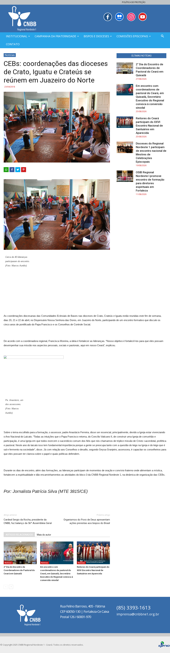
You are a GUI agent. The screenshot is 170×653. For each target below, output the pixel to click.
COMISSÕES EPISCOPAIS (132, 36)
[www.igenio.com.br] (164, 646)
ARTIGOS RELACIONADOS (19, 534)
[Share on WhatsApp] (6, 169)
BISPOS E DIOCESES (96, 36)
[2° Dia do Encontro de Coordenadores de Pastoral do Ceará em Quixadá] (20, 553)
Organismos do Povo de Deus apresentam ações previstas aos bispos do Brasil (87, 521)
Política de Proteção (133, 2)
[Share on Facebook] (11, 169)
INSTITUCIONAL (16, 36)
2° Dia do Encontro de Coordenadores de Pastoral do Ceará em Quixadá (19, 570)
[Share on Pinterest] (23, 169)
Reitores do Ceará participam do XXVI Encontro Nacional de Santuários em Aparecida (93, 570)
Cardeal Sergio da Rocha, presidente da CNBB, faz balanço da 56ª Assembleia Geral (28, 521)
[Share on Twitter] (17, 169)
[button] (162, 36)
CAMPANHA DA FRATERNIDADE (55, 36)
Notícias (10, 55)
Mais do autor (44, 534)
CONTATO (13, 44)
